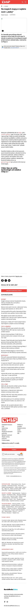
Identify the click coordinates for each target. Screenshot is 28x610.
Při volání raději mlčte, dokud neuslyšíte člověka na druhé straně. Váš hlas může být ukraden (13, 525)
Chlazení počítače (16, 503)
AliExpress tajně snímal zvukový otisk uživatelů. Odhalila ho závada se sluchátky (12, 539)
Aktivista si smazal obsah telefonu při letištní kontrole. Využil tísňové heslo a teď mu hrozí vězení (13, 369)
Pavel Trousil (4, 14)
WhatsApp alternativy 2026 (14, 490)
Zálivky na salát (22, 496)
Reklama (4, 429)
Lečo (15, 499)
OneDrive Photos (10, 506)
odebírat (14, 449)
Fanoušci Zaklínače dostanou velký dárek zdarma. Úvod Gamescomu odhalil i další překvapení (13, 534)
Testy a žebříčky (6, 326)
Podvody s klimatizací (6, 512)
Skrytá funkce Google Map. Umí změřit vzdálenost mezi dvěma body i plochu (13, 530)
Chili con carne (6, 496)
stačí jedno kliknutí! (14, 47)
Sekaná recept (5, 499)
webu (20, 132)
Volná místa (5, 428)
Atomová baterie (6, 509)
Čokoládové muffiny (11, 494)
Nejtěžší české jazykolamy (8, 487)
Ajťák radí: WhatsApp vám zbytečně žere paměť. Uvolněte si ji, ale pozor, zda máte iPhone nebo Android (13, 544)
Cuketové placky (6, 497)
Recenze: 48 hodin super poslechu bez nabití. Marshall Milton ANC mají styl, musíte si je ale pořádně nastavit (13, 330)
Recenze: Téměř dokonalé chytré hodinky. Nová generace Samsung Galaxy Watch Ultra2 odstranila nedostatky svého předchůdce (13, 342)
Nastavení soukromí (7, 435)
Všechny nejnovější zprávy (14, 290)
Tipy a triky (4, 384)
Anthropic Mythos (22, 508)
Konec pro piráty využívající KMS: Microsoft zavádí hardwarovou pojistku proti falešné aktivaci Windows (12, 379)
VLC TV (20, 511)
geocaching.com (6, 162)
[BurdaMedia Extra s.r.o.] (10, 420)
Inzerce (19, 431)
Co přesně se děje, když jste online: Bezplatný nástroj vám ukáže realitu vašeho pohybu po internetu (14, 521)
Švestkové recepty (21, 499)
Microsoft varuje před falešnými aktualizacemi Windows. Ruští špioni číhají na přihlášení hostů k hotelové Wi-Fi (14, 358)
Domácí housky (5, 500)
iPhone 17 (15, 511)
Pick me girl (20, 485)
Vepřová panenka (16, 493)
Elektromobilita (8, 511)
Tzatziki (20, 497)
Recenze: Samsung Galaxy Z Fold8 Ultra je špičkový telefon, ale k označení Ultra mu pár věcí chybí (12, 336)
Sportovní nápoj (14, 496)
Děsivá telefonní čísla (16, 484)
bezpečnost (4, 355)
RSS (18, 433)
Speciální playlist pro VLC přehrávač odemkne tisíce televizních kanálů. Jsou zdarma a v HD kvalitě (13, 400)
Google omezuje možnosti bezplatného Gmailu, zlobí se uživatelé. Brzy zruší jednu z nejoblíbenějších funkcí (13, 302)
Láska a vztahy (18, 487)
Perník (10, 499)
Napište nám (19, 276)
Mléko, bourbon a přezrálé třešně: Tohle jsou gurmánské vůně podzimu (12, 574)
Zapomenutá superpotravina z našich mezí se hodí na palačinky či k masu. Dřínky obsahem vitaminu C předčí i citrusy (14, 554)
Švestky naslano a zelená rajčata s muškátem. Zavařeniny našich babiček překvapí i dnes (12, 569)
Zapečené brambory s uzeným (17, 500)
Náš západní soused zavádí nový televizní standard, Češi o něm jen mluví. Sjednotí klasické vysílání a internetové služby (13, 317)
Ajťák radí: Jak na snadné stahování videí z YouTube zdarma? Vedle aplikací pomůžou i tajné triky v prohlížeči (13, 406)
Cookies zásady (6, 440)
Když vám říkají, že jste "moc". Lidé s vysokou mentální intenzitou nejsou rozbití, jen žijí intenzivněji (13, 578)
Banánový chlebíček (21, 494)
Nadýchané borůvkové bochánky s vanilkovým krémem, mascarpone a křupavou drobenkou (12, 565)
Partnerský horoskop (12, 485)
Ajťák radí (6, 488)
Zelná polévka (14, 497)
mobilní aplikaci (6, 134)
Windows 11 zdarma (12, 508)
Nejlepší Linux (16, 512)
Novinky (6, 6)
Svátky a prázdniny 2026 (15, 488)
